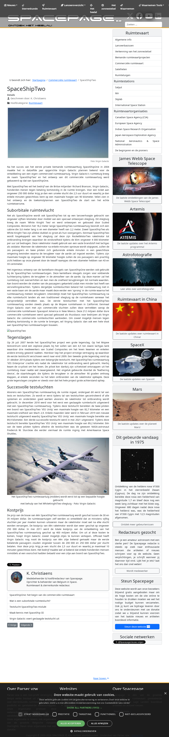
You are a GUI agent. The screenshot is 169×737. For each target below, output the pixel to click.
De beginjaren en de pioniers (131, 150)
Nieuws (11, 5)
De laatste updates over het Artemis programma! (137, 245)
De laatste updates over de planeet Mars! (137, 425)
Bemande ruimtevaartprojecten (132, 57)
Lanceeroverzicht (73, 5)
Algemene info (123, 39)
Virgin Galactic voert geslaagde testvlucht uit (34, 618)
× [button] (165, 693)
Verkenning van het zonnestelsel (133, 51)
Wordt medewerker (137, 570)
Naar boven (100, 678)
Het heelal (93, 10)
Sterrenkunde (30, 8)
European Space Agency (128, 123)
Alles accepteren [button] (71, 723)
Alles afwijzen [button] (99, 723)
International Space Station (130, 105)
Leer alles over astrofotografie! (137, 288)
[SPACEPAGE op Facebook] (139, 17)
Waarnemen (127, 8)
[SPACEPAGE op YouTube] (149, 17)
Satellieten (121, 69)
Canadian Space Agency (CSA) (131, 117)
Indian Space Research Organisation (135, 129)
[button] (84, 707)
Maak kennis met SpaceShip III (27, 612)
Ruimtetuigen (122, 75)
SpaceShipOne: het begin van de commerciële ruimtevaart (42, 594)
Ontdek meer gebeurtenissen (137, 524)
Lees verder (124, 702)
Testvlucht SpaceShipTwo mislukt (28, 606)
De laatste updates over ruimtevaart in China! (137, 335)
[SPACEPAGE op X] (130, 17)
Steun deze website (135, 626)
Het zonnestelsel (108, 7)
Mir (117, 93)
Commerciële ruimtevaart (129, 63)
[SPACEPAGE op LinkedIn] (158, 17)
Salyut (118, 87)
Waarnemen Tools (151, 5)
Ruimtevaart (49, 8)
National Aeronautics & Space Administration (137, 142)
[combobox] (143, 24)
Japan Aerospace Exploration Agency (135, 135)
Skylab (118, 99)
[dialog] (84, 713)
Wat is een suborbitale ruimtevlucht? (30, 600)
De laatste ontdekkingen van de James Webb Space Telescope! (137, 199)
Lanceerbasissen (124, 45)
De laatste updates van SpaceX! (137, 379)
